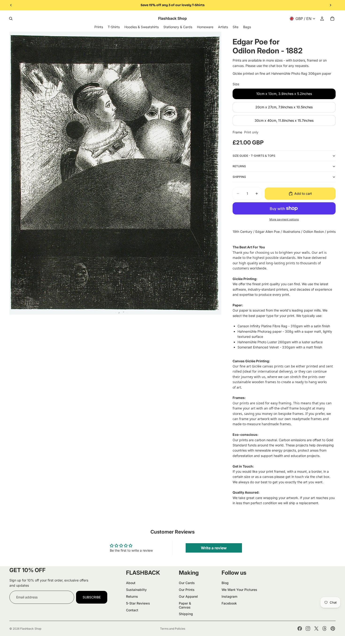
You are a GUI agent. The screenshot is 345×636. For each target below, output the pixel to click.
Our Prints (187, 590)
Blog (225, 583)
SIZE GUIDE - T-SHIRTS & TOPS (254, 155)
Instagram (229, 596)
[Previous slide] (11, 5)
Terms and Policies (172, 628)
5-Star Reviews (138, 603)
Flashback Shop (30, 628)
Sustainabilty (136, 590)
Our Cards (187, 583)
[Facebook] (300, 628)
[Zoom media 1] (115, 173)
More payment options (284, 219)
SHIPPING (239, 177)
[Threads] (324, 628)
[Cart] (332, 18)
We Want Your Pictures (239, 590)
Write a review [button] (214, 548)
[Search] (11, 18)
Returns (132, 596)
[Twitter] (316, 628)
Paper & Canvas (185, 605)
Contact (132, 610)
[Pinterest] (333, 628)
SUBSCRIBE (92, 597)
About (130, 583)
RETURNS (239, 166)
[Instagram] (308, 628)
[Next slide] (330, 5)
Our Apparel (188, 596)
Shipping (186, 614)
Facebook (229, 603)
